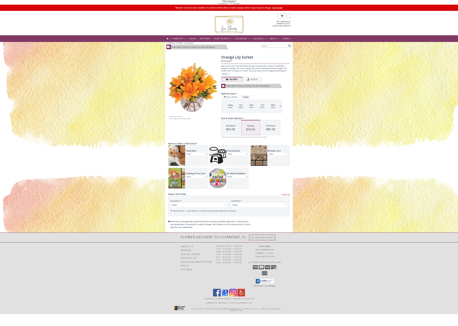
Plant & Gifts (221, 38)
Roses (193, 38)
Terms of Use (236, 310)
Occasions (241, 38)
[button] (284, 15)
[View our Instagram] (233, 296)
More (286, 38)
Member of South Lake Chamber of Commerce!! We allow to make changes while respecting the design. (229, 7)
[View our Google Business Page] (225, 296)
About (273, 38)
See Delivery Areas (262, 237)
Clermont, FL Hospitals (243, 299)
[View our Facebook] (217, 296)
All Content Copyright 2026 (205, 309)
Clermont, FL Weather (216, 303)
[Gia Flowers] (229, 24)
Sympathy (177, 38)
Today (245, 97)
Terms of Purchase (270, 309)
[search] (289, 46)
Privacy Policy (251, 309)
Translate (236, 3)
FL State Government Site (240, 303)
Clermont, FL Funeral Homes (217, 299)
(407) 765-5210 (284, 26)
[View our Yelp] (241, 296)
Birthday (205, 38)
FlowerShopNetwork (230, 309)
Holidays (258, 38)
